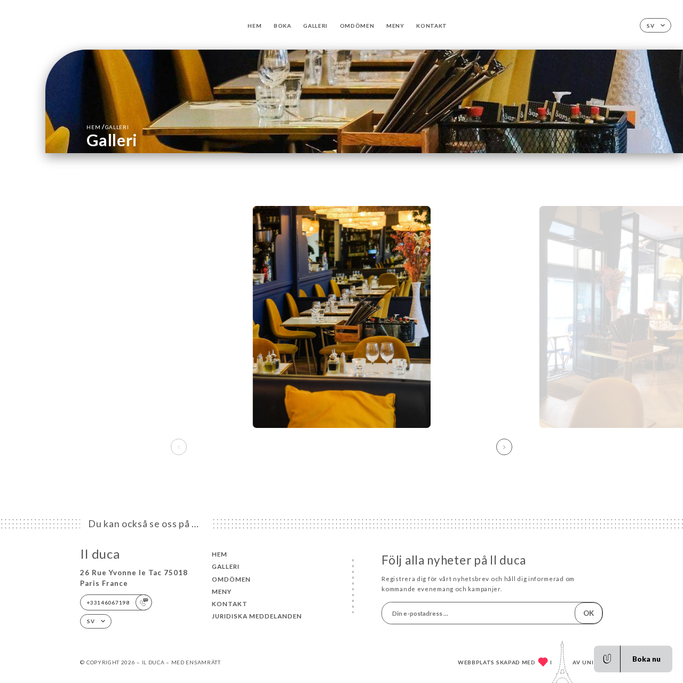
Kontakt (431, 25)
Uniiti (592, 662)
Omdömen (357, 25)
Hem (254, 25)
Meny (395, 25)
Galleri (315, 25)
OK (588, 613)
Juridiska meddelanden (257, 616)
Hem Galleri (107, 126)
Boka (282, 25)
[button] (504, 447)
